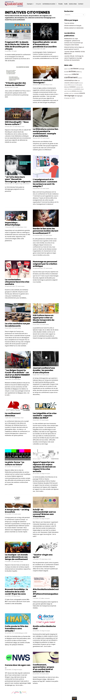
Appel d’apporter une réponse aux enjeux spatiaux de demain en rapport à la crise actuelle (44, 467)
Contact (80, 4)
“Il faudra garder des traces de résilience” (15, 84)
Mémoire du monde (71, 89)
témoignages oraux (68, 98)
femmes (65, 85)
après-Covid (67, 68)
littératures (66, 87)
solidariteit (76, 93)
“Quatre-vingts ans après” (43, 555)
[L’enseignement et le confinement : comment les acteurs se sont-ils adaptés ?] (46, 166)
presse (74, 91)
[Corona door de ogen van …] (18, 657)
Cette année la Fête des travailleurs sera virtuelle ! (16, 628)
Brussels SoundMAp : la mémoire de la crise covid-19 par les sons (16, 591)
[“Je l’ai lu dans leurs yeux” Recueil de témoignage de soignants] (18, 165)
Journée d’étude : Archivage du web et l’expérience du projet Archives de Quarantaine (73, 58)
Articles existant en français (72, 25)
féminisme (72, 85)
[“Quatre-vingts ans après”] (46, 547)
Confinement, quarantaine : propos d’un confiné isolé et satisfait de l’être (43, 668)
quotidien (66, 93)
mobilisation (78, 87)
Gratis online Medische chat (44, 627)
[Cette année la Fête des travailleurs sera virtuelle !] (18, 618)
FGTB (69, 85)
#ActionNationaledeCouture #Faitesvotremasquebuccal (46, 592)
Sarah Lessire (46, 138)
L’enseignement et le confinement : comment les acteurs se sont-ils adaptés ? (45, 183)
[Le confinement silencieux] (18, 406)
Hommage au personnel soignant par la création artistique (45, 263)
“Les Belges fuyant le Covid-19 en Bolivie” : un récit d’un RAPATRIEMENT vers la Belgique (17, 373)
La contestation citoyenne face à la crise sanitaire (17, 281)
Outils (66, 4)
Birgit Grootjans (46, 473)
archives (72, 71)
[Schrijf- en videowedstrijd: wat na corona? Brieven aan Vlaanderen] (46, 502)
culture (72, 83)
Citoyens (38, 4)
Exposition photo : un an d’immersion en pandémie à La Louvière (45, 44)
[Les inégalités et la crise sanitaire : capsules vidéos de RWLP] (46, 406)
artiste (78, 71)
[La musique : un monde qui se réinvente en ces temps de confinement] (18, 547)
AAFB (15, 51)
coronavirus (69, 80)
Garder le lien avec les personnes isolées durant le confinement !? (45, 230)
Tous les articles (69, 23)
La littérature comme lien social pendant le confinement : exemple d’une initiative (45, 132)
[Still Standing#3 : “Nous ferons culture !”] (18, 114)
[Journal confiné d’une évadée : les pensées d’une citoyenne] (46, 358)
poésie (65, 91)
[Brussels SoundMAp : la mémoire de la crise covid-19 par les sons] (18, 582)
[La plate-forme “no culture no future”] (18, 454)
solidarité (82, 93)
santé (70, 93)
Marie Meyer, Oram (47, 84)
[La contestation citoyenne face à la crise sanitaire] (18, 269)
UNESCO (73, 98)
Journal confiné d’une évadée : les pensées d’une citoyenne (44, 370)
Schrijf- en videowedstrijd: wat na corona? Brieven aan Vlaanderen (44, 513)
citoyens (69, 74)
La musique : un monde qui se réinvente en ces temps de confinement (16, 557)
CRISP (79, 80)
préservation (79, 91)
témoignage (69, 95)
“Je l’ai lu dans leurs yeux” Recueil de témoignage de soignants (18, 179)
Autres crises (73, 4)
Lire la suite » (40, 491)
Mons (82, 87)
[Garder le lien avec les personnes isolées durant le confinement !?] (46, 218)
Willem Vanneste (45, 598)
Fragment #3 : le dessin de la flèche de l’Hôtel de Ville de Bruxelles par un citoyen (17, 45)
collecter (75, 74)
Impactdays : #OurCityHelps (12, 223)
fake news (81, 82)
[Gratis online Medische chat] (46, 618)
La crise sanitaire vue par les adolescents (17, 324)
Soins (73, 93)
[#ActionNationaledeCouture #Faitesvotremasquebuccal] (46, 582)
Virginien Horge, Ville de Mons (22, 183)
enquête (76, 83)
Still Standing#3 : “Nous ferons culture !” (17, 123)
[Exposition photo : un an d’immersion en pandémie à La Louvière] (46, 31)
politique (82, 89)
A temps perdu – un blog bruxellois (17, 510)
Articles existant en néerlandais (73, 28)
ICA (75, 85)
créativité (66, 83)
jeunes (80, 85)
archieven (75, 68)
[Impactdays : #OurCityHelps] (18, 215)
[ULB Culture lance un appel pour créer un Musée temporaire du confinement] (46, 308)
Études (60, 4)
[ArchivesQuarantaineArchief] (14, 4)
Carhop (66, 74)
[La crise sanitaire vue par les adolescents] (18, 312)
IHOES (77, 85)
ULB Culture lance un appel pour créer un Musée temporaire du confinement (43, 319)
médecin (66, 89)
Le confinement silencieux (13, 414)
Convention (80, 77)
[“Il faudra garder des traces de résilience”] (18, 73)
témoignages (78, 96)
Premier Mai (69, 91)
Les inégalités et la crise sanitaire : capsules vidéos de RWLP (44, 415)
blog (81, 71)
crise (75, 80)
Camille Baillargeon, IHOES (20, 633)
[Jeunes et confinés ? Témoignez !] (46, 72)
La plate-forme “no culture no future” (14, 463)
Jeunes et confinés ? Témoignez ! (43, 81)
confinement (70, 77)
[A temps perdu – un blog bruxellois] (18, 502)
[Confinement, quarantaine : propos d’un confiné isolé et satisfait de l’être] (46, 657)
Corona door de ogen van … (17, 666)
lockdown (73, 87)
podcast (78, 89)
